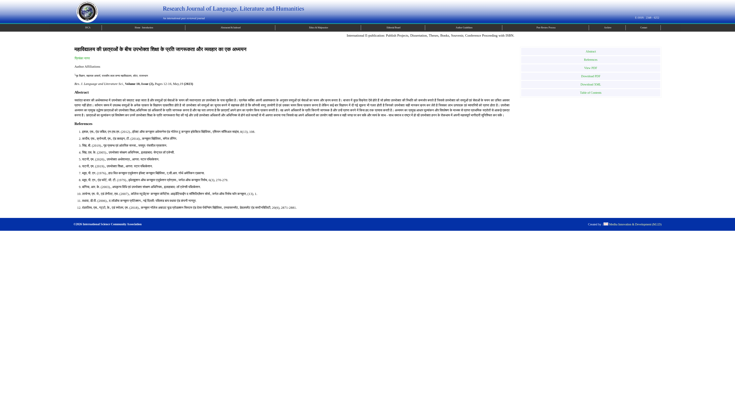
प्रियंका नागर (82, 58)
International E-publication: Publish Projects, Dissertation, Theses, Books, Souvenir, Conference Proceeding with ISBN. (419, 35)
